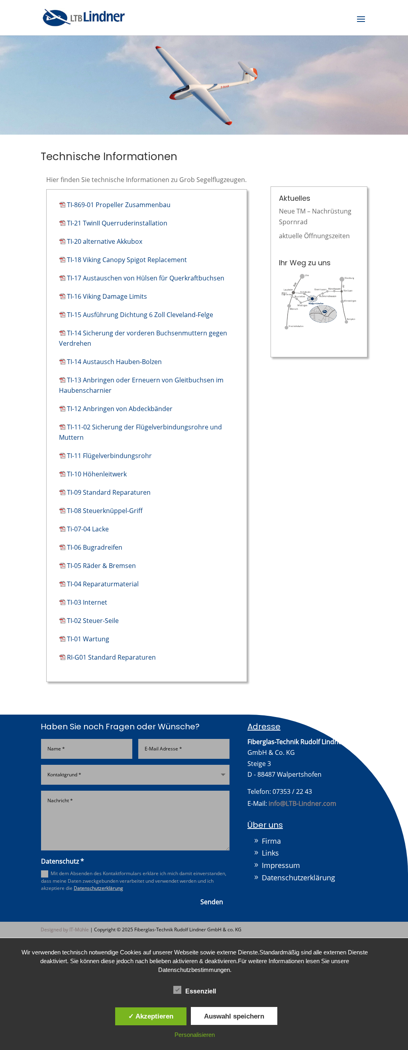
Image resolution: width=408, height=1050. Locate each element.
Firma (271, 841)
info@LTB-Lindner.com (302, 803)
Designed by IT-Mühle (65, 929)
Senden (211, 901)
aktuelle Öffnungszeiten (314, 235)
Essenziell (200, 991)
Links (270, 853)
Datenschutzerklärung (98, 888)
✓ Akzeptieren (150, 1016)
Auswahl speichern (234, 1016)
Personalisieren (195, 1034)
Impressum (281, 865)
